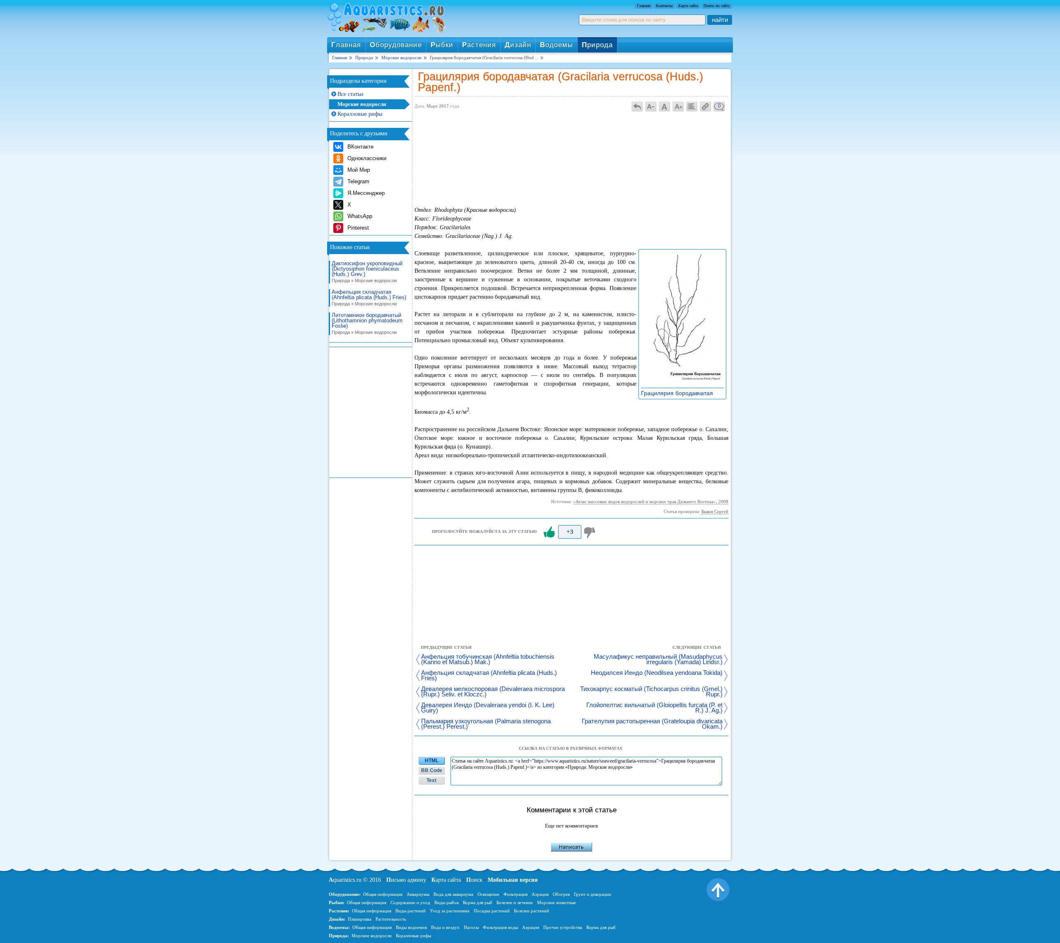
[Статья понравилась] (549, 532)
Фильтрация (516, 894)
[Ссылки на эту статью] (705, 106)
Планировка (359, 919)
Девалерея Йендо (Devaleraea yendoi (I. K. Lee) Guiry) (487, 708)
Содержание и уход (410, 902)
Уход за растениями (450, 910)
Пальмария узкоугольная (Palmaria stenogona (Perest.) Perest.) (486, 724)
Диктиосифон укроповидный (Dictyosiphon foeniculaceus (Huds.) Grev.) (367, 272)
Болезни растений (531, 910)
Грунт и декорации (592, 894)
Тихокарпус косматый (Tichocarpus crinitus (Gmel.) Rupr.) (651, 692)
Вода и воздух (445, 927)
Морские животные (556, 902)
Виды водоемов (411, 927)
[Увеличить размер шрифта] (678, 106)
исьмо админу (406, 880)
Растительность (391, 919)
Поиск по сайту (716, 5)
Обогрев (561, 894)
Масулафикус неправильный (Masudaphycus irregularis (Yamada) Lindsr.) (658, 659)
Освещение (488, 894)
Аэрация (540, 894)
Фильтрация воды (500, 927)
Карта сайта (688, 5)
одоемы (556, 45)
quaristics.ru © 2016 (355, 880)
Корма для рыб (477, 902)
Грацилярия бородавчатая (679, 393)
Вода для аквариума (453, 894)
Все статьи (350, 94)
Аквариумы (418, 894)
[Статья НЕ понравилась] (590, 532)
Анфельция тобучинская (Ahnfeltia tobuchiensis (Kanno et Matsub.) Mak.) (487, 659)
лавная (346, 45)
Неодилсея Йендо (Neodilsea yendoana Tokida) (657, 673)
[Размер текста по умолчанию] (664, 106)
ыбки (442, 45)
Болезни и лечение (514, 902)
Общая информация (382, 894)
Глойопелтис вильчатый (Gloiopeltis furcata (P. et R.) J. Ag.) (654, 708)
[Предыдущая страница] (637, 106)
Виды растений (410, 910)
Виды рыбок (446, 902)
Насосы (471, 927)
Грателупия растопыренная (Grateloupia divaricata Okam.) (652, 724)
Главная (643, 5)
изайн (518, 45)
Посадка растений (492, 910)
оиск (474, 880)
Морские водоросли (361, 104)
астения (479, 45)
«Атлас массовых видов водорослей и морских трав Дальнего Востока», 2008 (650, 501)
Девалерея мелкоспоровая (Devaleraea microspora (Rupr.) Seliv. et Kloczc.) (493, 692)
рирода (597, 45)
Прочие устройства (562, 927)
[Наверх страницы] (718, 889)
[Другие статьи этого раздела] (692, 106)
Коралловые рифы (359, 114)
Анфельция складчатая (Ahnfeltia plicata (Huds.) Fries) (369, 297)
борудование (396, 45)
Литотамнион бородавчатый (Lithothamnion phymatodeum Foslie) (367, 323)
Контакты (664, 5)
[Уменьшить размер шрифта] (651, 106)
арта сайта (446, 880)
